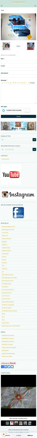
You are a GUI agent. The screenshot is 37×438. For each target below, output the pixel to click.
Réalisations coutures (8, 338)
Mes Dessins (5, 350)
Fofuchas (4, 268)
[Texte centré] (16, 83)
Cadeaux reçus (6, 247)
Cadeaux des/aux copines (9, 347)
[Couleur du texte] (11, 83)
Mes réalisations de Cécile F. (9, 277)
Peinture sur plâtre (7, 356)
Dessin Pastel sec (6, 238)
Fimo (3, 265)
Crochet (4, 259)
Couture (4, 256)
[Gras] (2, 83)
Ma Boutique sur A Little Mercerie (11, 326)
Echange (4, 262)
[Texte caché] (20, 83)
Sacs (3, 317)
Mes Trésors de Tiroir (7, 280)
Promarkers (5, 287)
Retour (18, 46)
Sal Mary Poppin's (6, 308)
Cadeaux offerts (6, 250)
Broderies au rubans (7, 344)
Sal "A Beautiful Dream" (8, 290)
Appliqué (4, 241)
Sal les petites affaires (8, 302)
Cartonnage (5, 253)
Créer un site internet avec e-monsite (18, 430)
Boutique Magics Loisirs (8, 226)
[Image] (22, 83)
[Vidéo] (24, 83)
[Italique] (4, 83)
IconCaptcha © (27, 112)
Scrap (3, 314)
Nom (2, 58)
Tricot (3, 320)
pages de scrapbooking (8, 353)
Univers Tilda (5, 323)
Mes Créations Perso (7, 274)
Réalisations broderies (8, 335)
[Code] (26, 83)
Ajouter (19, 116)
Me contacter (5, 159)
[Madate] (18, 435)
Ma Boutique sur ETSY (8, 229)
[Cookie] (4, 434)
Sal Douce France (6, 293)
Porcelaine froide (6, 283)
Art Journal (5, 232)
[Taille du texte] (8, 83)
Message (3, 80)
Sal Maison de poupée (8, 305)
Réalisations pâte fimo (8, 341)
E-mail (3, 66)
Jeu (3, 271)
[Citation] (14, 83)
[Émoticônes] (28, 83)
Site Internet (4, 73)
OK (34, 139)
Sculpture (4, 244)
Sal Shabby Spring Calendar (9, 311)
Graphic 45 (5, 235)
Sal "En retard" (6, 296)
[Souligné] (6, 83)
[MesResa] (30, 435)
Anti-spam (4, 106)
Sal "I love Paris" (6, 299)
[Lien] (18, 83)
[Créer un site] (7, 435)
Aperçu (33, 82)
